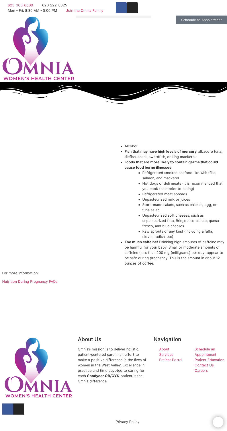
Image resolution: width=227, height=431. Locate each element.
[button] (113, 17)
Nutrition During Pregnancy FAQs (29, 281)
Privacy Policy (127, 421)
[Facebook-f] (121, 7)
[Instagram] (132, 7)
